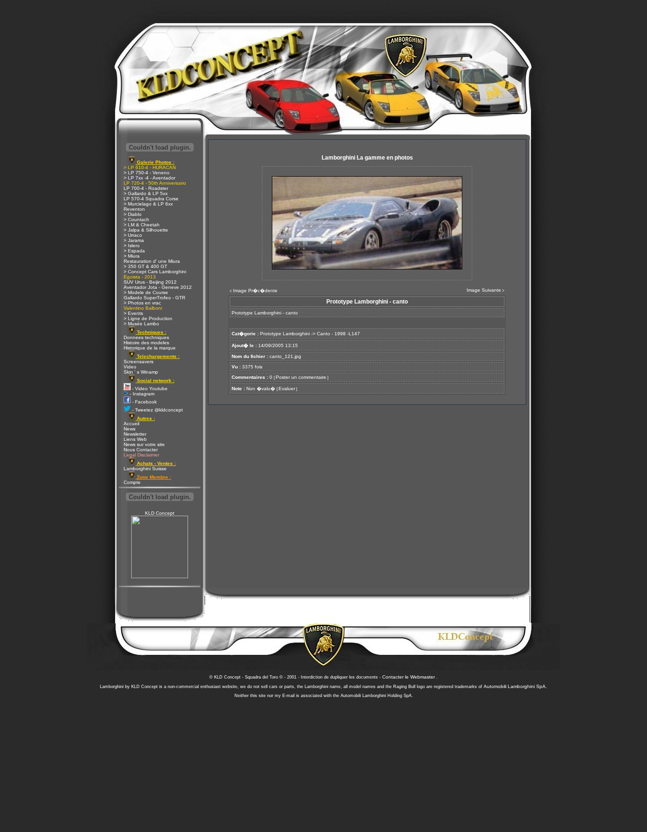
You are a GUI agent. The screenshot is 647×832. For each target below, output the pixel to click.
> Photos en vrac (142, 302)
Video (130, 366)
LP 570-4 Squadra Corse (151, 198)
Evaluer (287, 388)
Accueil (131, 423)
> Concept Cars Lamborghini (155, 271)
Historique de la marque (150, 347)
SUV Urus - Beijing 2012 (150, 282)
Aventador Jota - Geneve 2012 (158, 287)
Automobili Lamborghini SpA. (515, 686)
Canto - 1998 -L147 (338, 333)
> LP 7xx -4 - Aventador (149, 177)
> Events (133, 313)
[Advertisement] (323, 762)
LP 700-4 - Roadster (146, 188)
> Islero (132, 245)
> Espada (134, 250)
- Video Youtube (149, 388)
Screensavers (138, 361)
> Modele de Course (146, 292)
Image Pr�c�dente (255, 290)
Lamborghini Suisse (145, 468)
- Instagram (141, 393)
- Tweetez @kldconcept (157, 409)
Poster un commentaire (301, 377)
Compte (132, 482)
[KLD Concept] (159, 576)
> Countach (136, 219)
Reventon (134, 209)
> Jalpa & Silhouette (146, 230)
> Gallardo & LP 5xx (146, 193)
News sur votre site (144, 444)
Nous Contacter (141, 449)
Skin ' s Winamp (141, 372)
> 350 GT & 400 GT (145, 266)
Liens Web (135, 439)
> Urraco (133, 235)
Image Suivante (484, 290)
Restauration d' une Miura (152, 261)
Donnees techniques (146, 337)
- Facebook (144, 401)
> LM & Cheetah (142, 224)
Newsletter (135, 434)
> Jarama (134, 240)
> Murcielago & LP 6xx (148, 203)
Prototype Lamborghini (285, 333)
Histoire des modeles (146, 342)
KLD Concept (159, 513)
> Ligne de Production (148, 318)
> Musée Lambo (141, 323)
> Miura (132, 256)
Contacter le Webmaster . (410, 677)
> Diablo (133, 214)
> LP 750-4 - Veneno (147, 172)
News (129, 428)
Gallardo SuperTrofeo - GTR (154, 297)
